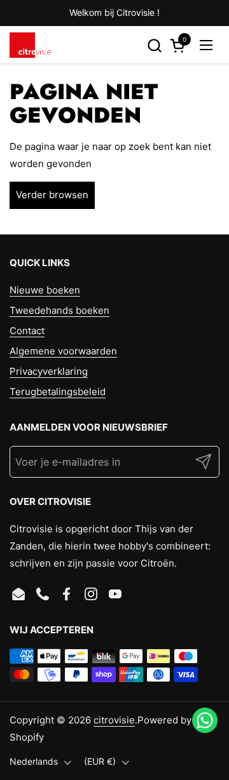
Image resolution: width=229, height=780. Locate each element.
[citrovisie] (30, 45)
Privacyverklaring (49, 371)
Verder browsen (52, 195)
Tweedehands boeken (59, 310)
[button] (154, 45)
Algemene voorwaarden (63, 351)
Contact (27, 331)
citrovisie (114, 720)
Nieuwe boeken (45, 290)
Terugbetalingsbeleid (58, 392)
